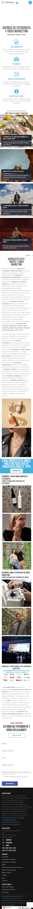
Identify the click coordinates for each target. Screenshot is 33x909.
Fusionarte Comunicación (10, 896)
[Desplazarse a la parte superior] (30, 906)
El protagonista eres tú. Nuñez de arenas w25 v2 (15, 207)
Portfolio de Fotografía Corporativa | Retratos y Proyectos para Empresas (15, 177)
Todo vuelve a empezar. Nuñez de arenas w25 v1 (15, 241)
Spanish (8, 907)
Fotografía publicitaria (9, 820)
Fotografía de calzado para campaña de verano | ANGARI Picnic (16, 138)
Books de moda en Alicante (11, 824)
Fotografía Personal (9, 175)
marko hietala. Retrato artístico (13, 171)
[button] (17, 2)
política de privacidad (21, 776)
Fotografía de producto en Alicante (13, 818)
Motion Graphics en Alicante (11, 822)
